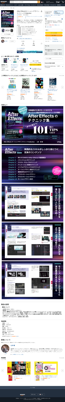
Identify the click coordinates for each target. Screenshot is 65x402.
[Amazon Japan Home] (22, 395)
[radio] (49, 12)
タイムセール (53, 5)
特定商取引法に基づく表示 (45, 398)
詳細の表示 (33, 71)
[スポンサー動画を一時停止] (29, 371)
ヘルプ (15, 5)
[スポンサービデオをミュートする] (29, 373)
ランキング (33, 5)
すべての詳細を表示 (21, 48)
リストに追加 (48, 58)
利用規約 (17, 398)
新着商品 (59, 5)
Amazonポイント (9, 5)
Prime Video (46, 5)
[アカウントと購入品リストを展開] (54, 2)
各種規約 (38, 398)
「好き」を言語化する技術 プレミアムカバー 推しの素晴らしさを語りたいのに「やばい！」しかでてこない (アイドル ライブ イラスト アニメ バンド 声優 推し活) (49, 376)
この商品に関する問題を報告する (25, 38)
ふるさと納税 (20, 5)
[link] (4, 70)
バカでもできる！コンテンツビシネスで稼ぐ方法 (22, 376)
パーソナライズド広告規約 (31, 398)
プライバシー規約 (23, 398)
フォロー (12, 41)
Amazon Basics (40, 5)
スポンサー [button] (3, 359)
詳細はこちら (57, 24)
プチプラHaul (27, 5)
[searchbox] (25, 2)
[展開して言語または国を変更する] (44, 2)
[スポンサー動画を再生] (46, 368)
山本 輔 (18, 14)
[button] (2, 5)
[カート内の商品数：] (63, 1)
